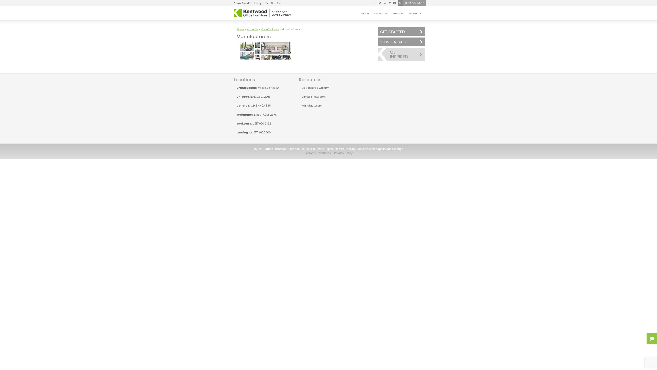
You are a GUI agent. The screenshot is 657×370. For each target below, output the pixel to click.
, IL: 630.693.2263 (253, 97)
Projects (415, 13)
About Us (252, 29)
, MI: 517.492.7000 (253, 132)
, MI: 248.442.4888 (253, 106)
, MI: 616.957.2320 (257, 88)
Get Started (392, 32)
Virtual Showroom (314, 97)
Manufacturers (270, 29)
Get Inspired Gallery (315, 88)
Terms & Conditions (317, 153)
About (365, 13)
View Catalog (394, 42)
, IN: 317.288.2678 (256, 115)
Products (381, 13)
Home (240, 29)
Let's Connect (414, 3)
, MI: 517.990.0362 (253, 124)
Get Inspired (399, 54)
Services (398, 13)
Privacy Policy (343, 153)
